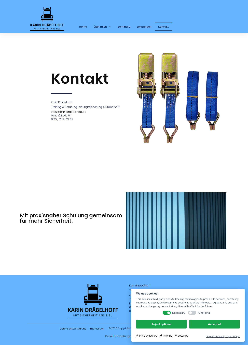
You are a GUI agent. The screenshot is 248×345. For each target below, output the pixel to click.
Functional (204, 312)
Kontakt (163, 26)
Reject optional (161, 324)
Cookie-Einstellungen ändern (124, 336)
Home (83, 26)
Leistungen (144, 26)
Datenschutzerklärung (73, 328)
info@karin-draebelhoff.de (68, 112)
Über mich (100, 26)
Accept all (214, 324)
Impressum (97, 328)
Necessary (178, 312)
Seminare (124, 26)
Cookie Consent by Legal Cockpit (223, 336)
